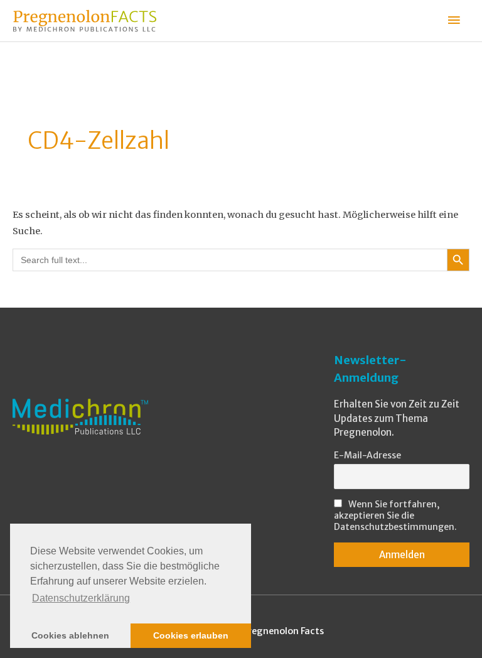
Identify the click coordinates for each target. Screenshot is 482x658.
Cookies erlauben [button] (190, 635)
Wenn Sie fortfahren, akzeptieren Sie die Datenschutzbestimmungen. (395, 515)
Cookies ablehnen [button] (70, 635)
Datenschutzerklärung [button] (81, 598)
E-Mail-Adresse (367, 455)
